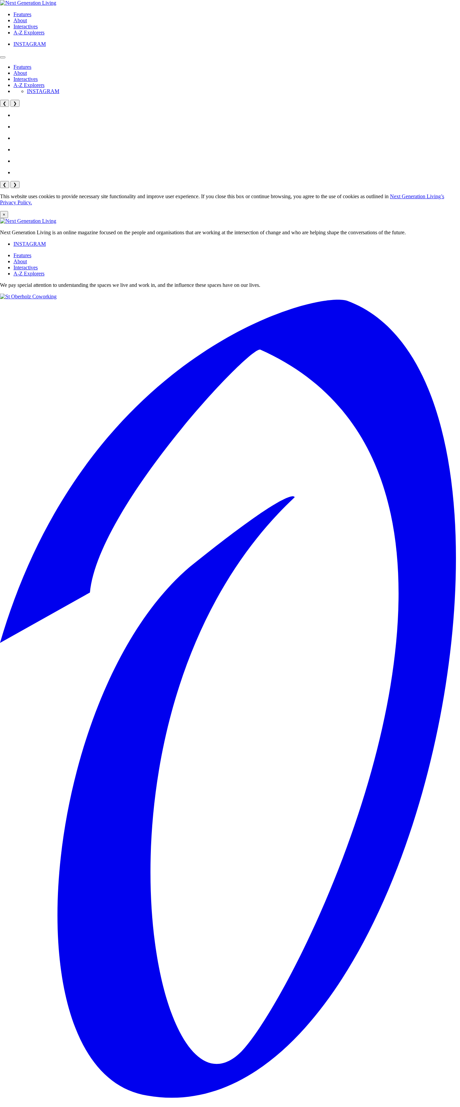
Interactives (25, 26)
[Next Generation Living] (28, 3)
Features (22, 14)
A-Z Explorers (28, 32)
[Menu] (2, 57)
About (20, 20)
